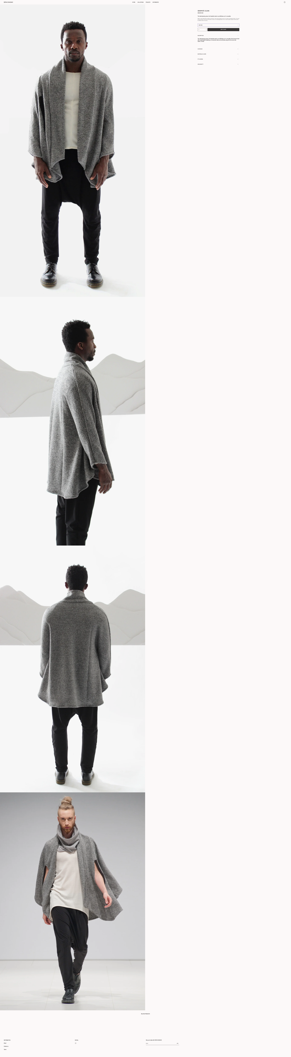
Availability (200, 64)
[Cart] (287, 2)
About (5, 1043)
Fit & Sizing (200, 59)
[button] (133, 2)
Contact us (6, 1046)
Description (201, 35)
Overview (200, 49)
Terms (5, 1049)
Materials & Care (202, 54)
